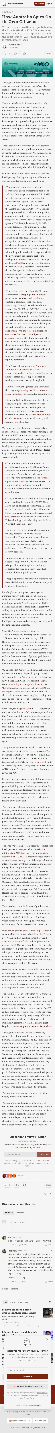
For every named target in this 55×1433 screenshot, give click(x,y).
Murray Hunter (15, 45)
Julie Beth (12, 1250)
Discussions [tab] (23, 1302)
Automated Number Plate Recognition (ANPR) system (26, 369)
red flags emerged (22, 708)
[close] (47, 1339)
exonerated (40, 762)
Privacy (30, 1411)
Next (46, 1194)
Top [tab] (5, 1302)
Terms (37, 1411)
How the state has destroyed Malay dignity (18, 1317)
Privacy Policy (29, 1398)
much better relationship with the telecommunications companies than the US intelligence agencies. (26, 333)
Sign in (49, 4)
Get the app (40, 1420)
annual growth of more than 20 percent (27, 930)
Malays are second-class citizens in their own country (19, 1311)
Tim (9, 1237)
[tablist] (13, 1212)
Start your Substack (20, 1420)
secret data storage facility (17, 941)
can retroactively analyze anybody (31, 621)
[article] (27, 1317)
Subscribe (39, 4)
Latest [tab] (12, 1302)
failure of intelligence (20, 1043)
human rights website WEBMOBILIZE (25, 854)
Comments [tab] (8, 1213)
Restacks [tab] (20, 1213)
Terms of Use (42, 1392)
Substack (14, 1427)
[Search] (50, 1302)
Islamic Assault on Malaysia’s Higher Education (19, 1334)
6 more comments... (10, 1289)
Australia (7, 12)
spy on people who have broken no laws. (32, 1026)
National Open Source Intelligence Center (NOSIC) (27, 479)
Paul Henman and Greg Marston (32, 263)
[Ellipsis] (51, 1237)
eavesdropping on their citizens (30, 294)
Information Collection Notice (36, 1395)
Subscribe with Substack (29, 1386)
